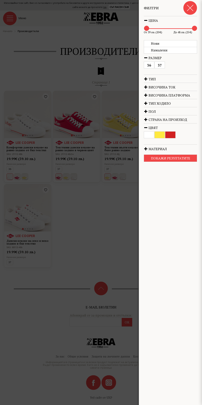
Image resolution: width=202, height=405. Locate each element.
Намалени (159, 50)
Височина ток (161, 87)
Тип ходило (159, 103)
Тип (152, 79)
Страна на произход (167, 119)
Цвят (153, 127)
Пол (152, 111)
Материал (157, 149)
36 (149, 65)
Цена (153, 20)
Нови (155, 43)
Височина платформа (169, 95)
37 (160, 65)
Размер (155, 58)
